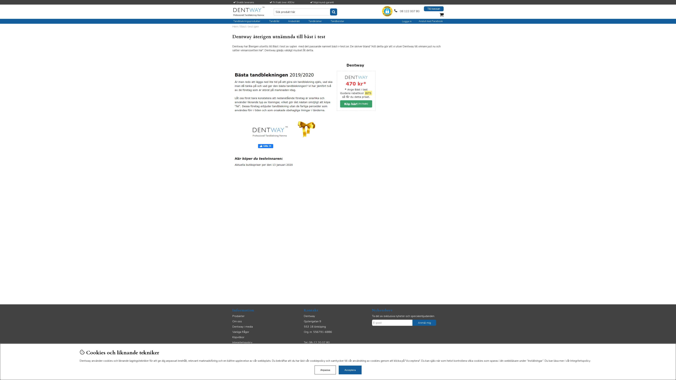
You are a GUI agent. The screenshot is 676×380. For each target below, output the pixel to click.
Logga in (407, 21)
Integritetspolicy (242, 342)
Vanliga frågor (240, 332)
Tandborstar (337, 21)
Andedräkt (294, 21)
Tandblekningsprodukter (246, 21)
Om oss (237, 321)
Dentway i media (242, 327)
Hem (235, 26)
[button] (387, 12)
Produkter (238, 316)
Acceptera (350, 370)
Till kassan (433, 9)
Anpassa (325, 370)
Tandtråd (274, 21)
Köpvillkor (238, 337)
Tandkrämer (315, 21)
